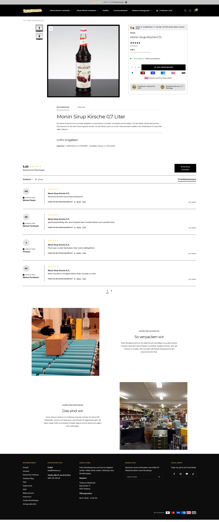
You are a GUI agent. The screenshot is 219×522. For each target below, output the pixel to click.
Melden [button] (79, 202)
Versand (81, 107)
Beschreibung (63, 107)
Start (24, 20)
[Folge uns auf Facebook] (174, 474)
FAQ (24, 482)
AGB (24, 489)
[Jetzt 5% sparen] (159, 477)
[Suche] (185, 10)
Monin (132, 33)
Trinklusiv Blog (28, 478)
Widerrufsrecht (28, 493)
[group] (35, 167)
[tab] (187, 180)
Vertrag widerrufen (29, 504)
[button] (157, 45)
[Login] (190, 11)
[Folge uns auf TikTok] (193, 474)
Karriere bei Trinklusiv (31, 475)
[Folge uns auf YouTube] (187, 474)
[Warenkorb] (195, 10)
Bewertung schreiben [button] (185, 168)
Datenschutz (27, 486)
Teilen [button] (84, 202)
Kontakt (26, 467)
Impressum (27, 497)
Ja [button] (74, 202)
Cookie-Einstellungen (31, 500)
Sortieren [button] (27, 179)
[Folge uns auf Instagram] (180, 474)
